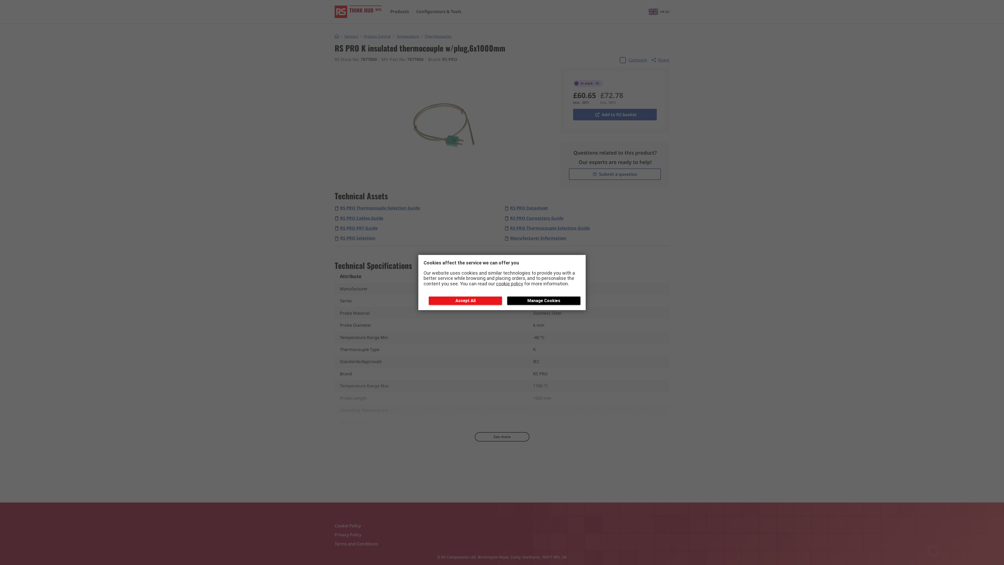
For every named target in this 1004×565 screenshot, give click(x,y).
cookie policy (509, 283)
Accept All (465, 300)
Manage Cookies (543, 300)
